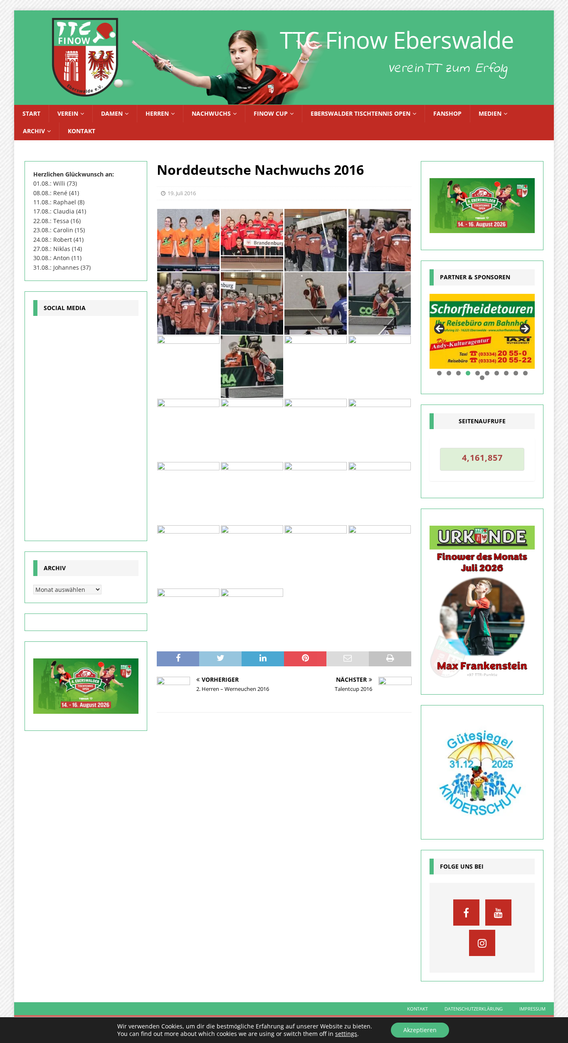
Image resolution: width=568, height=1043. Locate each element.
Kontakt (81, 131)
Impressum (532, 1009)
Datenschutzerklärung (474, 1009)
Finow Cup (271, 113)
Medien (490, 113)
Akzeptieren (420, 1030)
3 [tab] (458, 373)
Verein (67, 113)
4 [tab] (468, 373)
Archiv (34, 131)
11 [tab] (482, 377)
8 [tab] (506, 373)
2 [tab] (449, 373)
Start (31, 113)
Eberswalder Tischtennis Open (360, 113)
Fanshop (447, 113)
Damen (112, 113)
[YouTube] (498, 912)
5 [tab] (477, 373)
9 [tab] (516, 373)
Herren (157, 113)
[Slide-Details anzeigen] (482, 331)
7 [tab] (496, 373)
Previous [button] (440, 329)
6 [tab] (487, 373)
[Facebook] (466, 912)
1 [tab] (439, 373)
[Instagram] (482, 943)
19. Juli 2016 (182, 193)
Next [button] (524, 329)
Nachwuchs (211, 113)
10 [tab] (526, 373)
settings (346, 1034)
